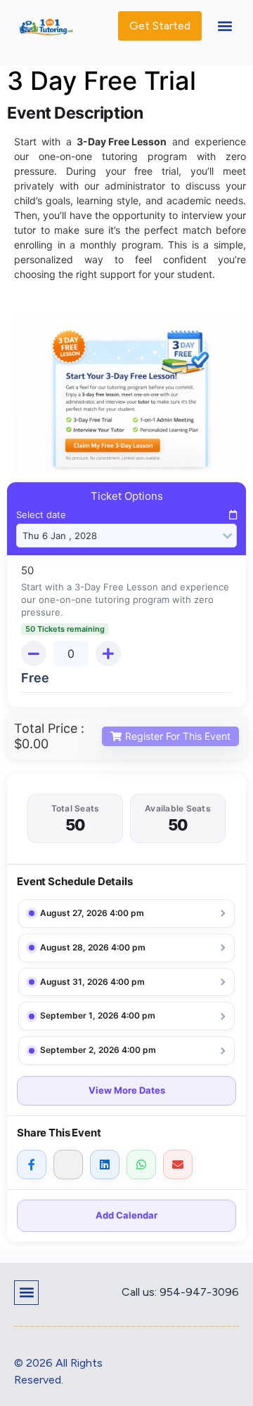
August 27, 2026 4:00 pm (92, 913)
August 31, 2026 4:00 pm (92, 981)
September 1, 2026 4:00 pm (97, 1015)
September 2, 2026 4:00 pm (98, 1049)
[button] (224, 26)
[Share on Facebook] (31, 1164)
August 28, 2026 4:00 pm (92, 947)
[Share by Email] (178, 1164)
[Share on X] (68, 1164)
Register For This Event (178, 736)
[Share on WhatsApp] (141, 1164)
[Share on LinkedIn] (104, 1164)
